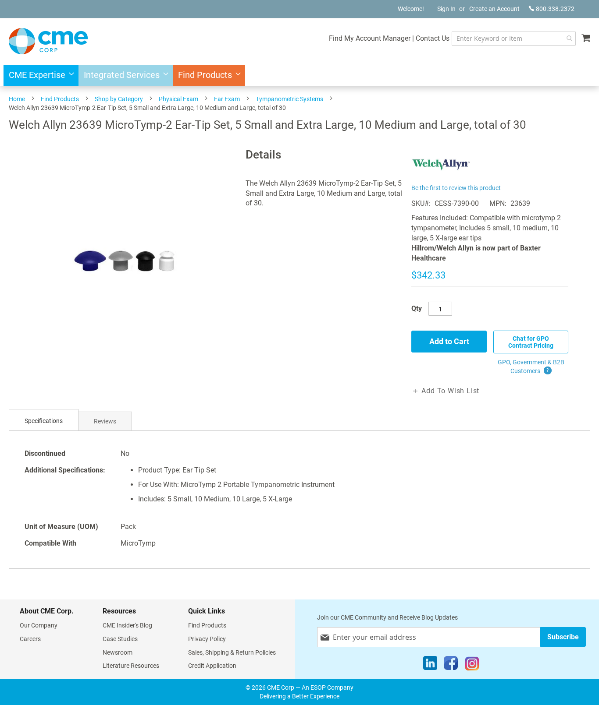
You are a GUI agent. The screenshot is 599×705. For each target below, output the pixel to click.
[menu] (299, 75)
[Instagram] (472, 665)
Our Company (38, 625)
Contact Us (432, 38)
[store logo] (48, 41)
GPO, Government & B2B (531, 366)
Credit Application (212, 665)
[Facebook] (451, 665)
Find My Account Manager (369, 38)
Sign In (446, 8)
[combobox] (514, 39)
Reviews (105, 421)
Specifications (44, 420)
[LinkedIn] (430, 665)
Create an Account (494, 8)
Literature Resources (131, 665)
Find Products (60, 98)
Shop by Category (119, 98)
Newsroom (117, 652)
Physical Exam (178, 98)
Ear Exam (227, 98)
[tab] (43, 421)
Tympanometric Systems (289, 98)
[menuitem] (39, 75)
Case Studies (120, 638)
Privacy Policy (207, 638)
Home (17, 98)
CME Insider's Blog (127, 625)
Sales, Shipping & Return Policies (232, 652)
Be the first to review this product (456, 187)
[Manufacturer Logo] (441, 177)
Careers (30, 638)
